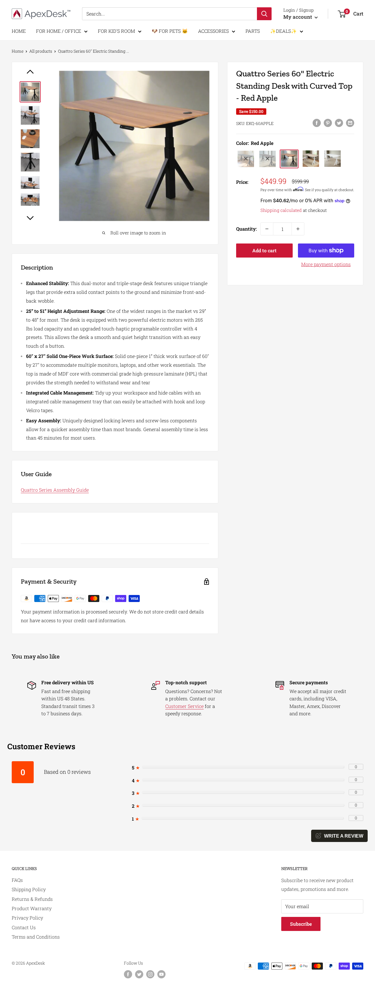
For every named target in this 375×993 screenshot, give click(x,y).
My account (298, 16)
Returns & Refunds (32, 899)
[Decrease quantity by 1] (267, 229)
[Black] (245, 158)
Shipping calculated (281, 210)
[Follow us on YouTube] (161, 974)
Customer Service (184, 706)
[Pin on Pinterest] (328, 122)
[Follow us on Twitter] (139, 974)
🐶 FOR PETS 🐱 (170, 31)
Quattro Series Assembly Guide (55, 490)
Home (17, 51)
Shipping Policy (29, 889)
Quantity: (246, 229)
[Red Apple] (289, 158)
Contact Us (24, 927)
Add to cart (264, 250)
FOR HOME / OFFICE (58, 31)
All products (40, 51)
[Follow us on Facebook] (128, 974)
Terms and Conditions (36, 937)
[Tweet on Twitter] (339, 122)
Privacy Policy (27, 918)
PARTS (253, 31)
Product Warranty (32, 908)
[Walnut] (267, 158)
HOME (19, 31)
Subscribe (301, 924)
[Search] (264, 13)
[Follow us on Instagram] (150, 974)
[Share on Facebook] (317, 122)
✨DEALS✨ (283, 31)
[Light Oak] (310, 158)
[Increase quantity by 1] (298, 229)
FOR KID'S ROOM (116, 31)
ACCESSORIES (213, 31)
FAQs (17, 880)
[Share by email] (350, 122)
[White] (332, 158)
